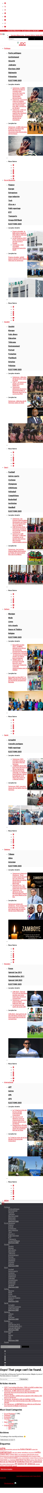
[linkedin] (13, 172)
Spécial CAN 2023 (15, 980)
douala (36, 1454)
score (38, 1464)
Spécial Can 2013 (15, 972)
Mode (10, 618)
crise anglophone (22, 1454)
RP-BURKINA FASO (22, 1462)
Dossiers (7, 964)
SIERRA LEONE (4, 1466)
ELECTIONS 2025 (15, 80)
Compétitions (13, 496)
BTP (10, 212)
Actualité (12, 740)
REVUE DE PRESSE (7, 1462)
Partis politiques (14, 53)
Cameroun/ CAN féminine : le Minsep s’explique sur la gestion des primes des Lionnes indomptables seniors (20, 538)
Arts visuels (13, 625)
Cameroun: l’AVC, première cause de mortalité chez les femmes (19, 761)
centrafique (25, 1452)
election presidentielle (21, 1456)
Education (12, 338)
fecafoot (34, 1456)
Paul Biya (26, 1460)
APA (9, 1095)
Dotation (11, 362)
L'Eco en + (12, 204)
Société (6, 322)
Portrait (11, 350)
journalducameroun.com (24, 1476)
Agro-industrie (14, 196)
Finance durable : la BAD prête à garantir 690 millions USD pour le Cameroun (20, 234)
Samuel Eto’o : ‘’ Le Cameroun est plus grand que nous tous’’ (20, 886)
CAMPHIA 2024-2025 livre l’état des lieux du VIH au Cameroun (20, 767)
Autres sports (13, 476)
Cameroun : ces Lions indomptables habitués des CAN (20, 1001)
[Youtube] (14, 176)
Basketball (12, 499)
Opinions (7, 849)
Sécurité (11, 61)
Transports (12, 216)
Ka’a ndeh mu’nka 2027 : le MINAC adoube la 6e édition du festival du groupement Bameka (20, 648)
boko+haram (26, 1449)
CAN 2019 (14, 1452)
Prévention (12, 77)
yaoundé (14, 1466)
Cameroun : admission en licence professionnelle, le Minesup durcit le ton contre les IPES (20, 390)
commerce (31, 1452)
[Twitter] (14, 168)
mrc (9, 1460)
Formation (12, 354)
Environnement (14, 346)
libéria (38, 1456)
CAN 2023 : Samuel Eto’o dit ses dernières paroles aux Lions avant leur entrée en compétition (20, 995)
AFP (9, 1087)
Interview (11, 862)
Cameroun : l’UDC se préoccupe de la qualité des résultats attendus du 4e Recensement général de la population (20, 115)
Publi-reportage (14, 208)
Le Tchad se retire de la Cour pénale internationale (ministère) (20, 1112)
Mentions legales (6, 1469)
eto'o (30, 1456)
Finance (11, 185)
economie (12, 1456)
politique (32, 1460)
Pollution (11, 366)
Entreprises (12, 193)
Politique (7, 48)
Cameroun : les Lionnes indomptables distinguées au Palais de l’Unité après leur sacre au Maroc (20, 522)
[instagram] (13, 170)
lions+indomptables (11, 1458)
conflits (37, 1452)
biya (19, 1449)
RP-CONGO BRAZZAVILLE (7, 1464)
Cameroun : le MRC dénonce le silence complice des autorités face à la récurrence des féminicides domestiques (19, 93)
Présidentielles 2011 (16, 976)
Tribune (11, 854)
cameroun (6, 1452)
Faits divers (12, 334)
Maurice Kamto (38, 1458)
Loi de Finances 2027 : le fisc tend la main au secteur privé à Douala (20, 240)
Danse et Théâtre (15, 629)
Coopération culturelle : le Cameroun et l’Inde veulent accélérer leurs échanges (20, 655)
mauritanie (3, 1460)
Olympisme (12, 484)
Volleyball (12, 492)
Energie (11, 189)
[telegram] (13, 173)
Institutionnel (13, 57)
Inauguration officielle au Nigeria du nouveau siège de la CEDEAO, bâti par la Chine (20, 1127)
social (10, 1466)
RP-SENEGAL (30, 1464)
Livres (10, 622)
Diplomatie (12, 73)
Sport (6, 467)
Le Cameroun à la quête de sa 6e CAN (19, 1006)
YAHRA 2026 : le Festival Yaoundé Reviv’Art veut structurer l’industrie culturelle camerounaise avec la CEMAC (20, 665)
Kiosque (11, 330)
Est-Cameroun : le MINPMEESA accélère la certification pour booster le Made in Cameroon (22, 1405)
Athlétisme (12, 488)
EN (3, 34)
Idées (10, 858)
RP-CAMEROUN (36, 1462)
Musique (11, 614)
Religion (11, 633)
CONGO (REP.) (14, 1454)
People (6, 1342)
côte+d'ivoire (30, 1454)
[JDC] (21, 44)
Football (11, 472)
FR (1, 34)
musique (12, 1460)
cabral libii (35, 1449)
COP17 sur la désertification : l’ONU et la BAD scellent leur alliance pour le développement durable (23, 1388)
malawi (32, 1458)
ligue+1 (2, 1458)
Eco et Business (9, 180)
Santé (6, 735)
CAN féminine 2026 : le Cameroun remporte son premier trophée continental (20, 529)
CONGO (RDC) (4, 1454)
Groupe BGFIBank (15, 220)
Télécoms (12, 342)
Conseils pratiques (15, 744)
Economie (7, 1417)
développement (4, 1456)
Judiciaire (12, 65)
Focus (10, 968)
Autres (11, 1091)
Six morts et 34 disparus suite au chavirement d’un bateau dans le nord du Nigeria (19, 1120)
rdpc (36, 1460)
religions (39, 1460)
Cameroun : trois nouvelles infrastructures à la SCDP (19, 247)
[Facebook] (13, 165)
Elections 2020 (14, 69)
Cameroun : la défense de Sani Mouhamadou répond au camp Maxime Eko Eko (20, 893)
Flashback (12, 358)
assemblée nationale (12, 1449)
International (8, 1082)
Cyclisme (11, 480)
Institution (12, 503)
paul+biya (19, 1460)
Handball (11, 507)
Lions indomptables (23, 1458)
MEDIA (6, 1200)
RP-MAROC (19, 1464)
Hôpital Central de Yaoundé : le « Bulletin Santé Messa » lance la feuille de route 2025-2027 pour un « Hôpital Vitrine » (20, 775)
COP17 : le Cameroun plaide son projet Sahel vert (20, 383)
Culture (6, 609)
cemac (19, 1452)
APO (10, 1099)
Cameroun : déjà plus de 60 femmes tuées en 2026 (20, 378)
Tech (10, 200)
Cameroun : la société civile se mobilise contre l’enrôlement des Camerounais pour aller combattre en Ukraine (20, 104)
